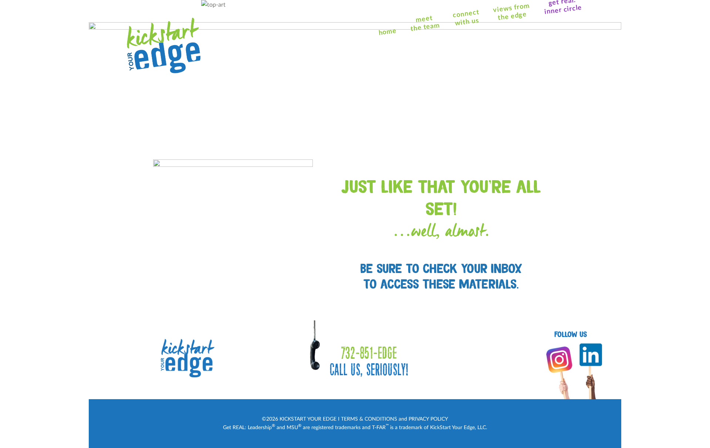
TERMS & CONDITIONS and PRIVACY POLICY (394, 419)
